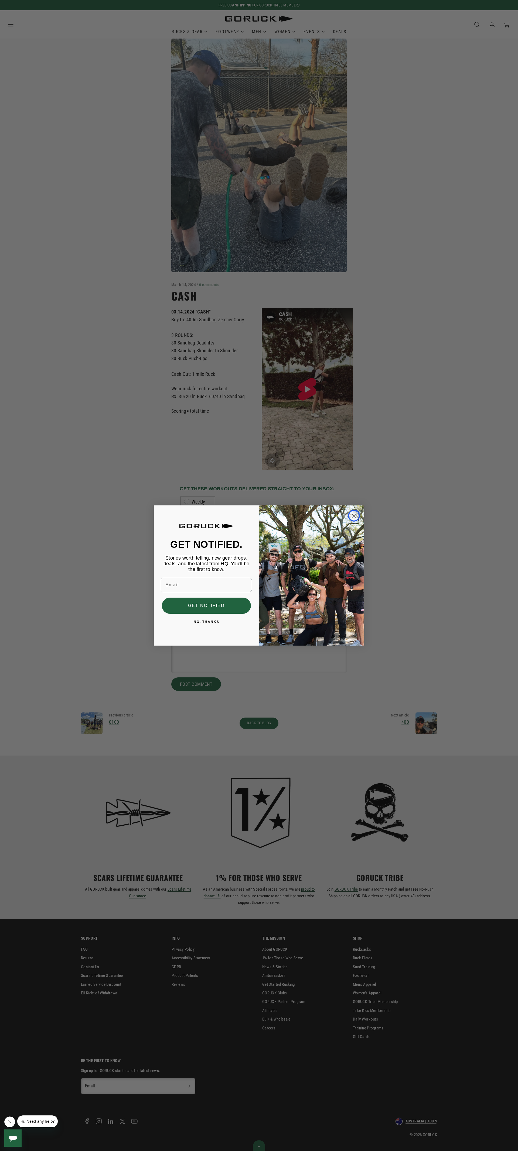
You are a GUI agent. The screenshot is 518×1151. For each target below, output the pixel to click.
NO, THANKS (206, 622)
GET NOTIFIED (206, 605)
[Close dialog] (354, 516)
